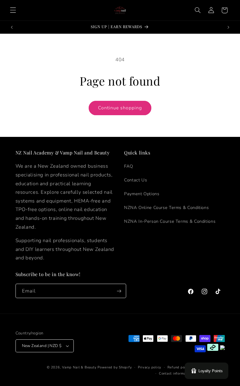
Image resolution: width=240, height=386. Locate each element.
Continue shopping (120, 108)
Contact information (175, 373)
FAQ (128, 166)
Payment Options (141, 194)
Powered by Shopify (114, 367)
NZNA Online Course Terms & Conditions (166, 207)
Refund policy (179, 367)
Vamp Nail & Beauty (79, 367)
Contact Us (135, 180)
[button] (13, 10)
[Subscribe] (119, 291)
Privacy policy (149, 367)
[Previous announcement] (11, 27)
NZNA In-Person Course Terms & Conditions (169, 221)
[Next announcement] (228, 27)
